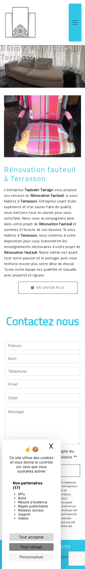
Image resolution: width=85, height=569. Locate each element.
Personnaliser (31, 557)
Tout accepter (31, 537)
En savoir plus (50, 287)
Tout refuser (31, 547)
